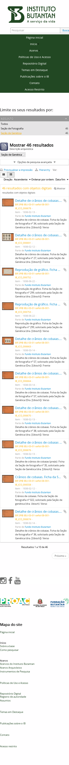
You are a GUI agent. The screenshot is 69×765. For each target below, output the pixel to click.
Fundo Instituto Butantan (38, 215)
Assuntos (5, 700)
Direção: (8, 179)
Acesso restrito (8, 746)
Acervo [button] (33, 50)
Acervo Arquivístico (11, 667)
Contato (34, 83)
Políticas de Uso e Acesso (35, 57)
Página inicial (34, 37)
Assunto (7, 118)
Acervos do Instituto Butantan (17, 664)
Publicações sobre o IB (34, 76)
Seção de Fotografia (12, 128)
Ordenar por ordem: (42, 179)
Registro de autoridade (13, 696)
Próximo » (60, 556)
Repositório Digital (34, 63)
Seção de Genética (11, 133)
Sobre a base (7, 646)
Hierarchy (45, 170)
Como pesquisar (9, 650)
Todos (4, 124)
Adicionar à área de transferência (65, 201)
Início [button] (33, 44)
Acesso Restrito (34, 89)
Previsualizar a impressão (18, 170)
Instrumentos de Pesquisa (15, 671)
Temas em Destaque (34, 70)
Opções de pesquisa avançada (34, 162)
